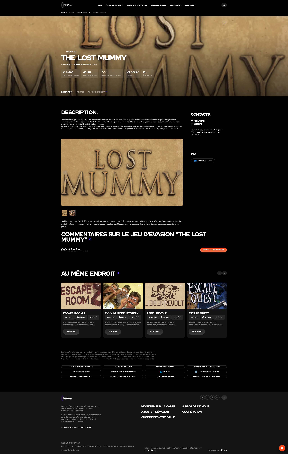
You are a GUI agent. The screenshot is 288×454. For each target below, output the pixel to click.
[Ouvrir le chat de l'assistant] (282, 448)
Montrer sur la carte (137, 5)
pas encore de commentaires (78, 251)
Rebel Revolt (156, 313)
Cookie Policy (80, 446)
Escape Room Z (74, 313)
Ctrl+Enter (195, 134)
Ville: (189, 5)
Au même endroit (97, 92)
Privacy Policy (67, 446)
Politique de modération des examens (118, 446)
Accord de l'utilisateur (70, 450)
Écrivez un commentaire (213, 250)
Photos (80, 92)
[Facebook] (202, 397)
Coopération (175, 5)
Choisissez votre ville (158, 417)
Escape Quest (199, 313)
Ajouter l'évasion (158, 5)
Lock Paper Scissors (81, 64)
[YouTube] (217, 397)
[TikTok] (212, 397)
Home (100, 5)
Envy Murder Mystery (121, 313)
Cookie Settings (94, 446)
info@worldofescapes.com (77, 427)
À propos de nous (113, 5)
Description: (67, 92)
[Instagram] (207, 397)
